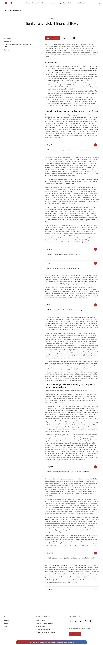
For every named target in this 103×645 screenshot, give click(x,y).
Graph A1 (69, 429)
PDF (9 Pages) (54, 38)
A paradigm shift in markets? (84, 455)
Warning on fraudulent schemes (46, 632)
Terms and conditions (43, 629)
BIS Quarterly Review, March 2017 (17, 10)
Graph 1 (54, 127)
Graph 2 (71, 183)
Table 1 (55, 335)
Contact (6, 623)
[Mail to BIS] (74, 38)
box (63, 103)
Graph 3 (66, 294)
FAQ (5, 626)
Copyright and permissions (44, 623)
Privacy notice (40, 626)
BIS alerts (76, 634)
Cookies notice (40, 620)
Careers (6, 620)
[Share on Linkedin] (69, 38)
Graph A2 (77, 483)
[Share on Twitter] (64, 38)
